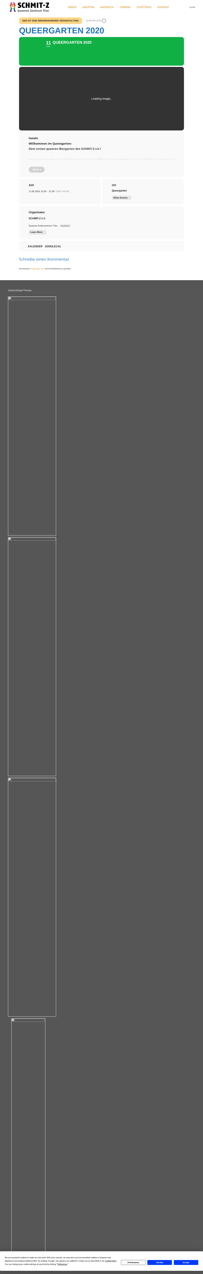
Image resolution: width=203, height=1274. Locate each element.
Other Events (120, 197)
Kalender (35, 246)
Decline (159, 1262)
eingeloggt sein (37, 268)
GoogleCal (53, 246)
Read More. (65, 226)
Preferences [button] (62, 1264)
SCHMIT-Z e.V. (37, 218)
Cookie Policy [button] (110, 1261)
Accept (186, 1262)
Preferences (133, 1262)
